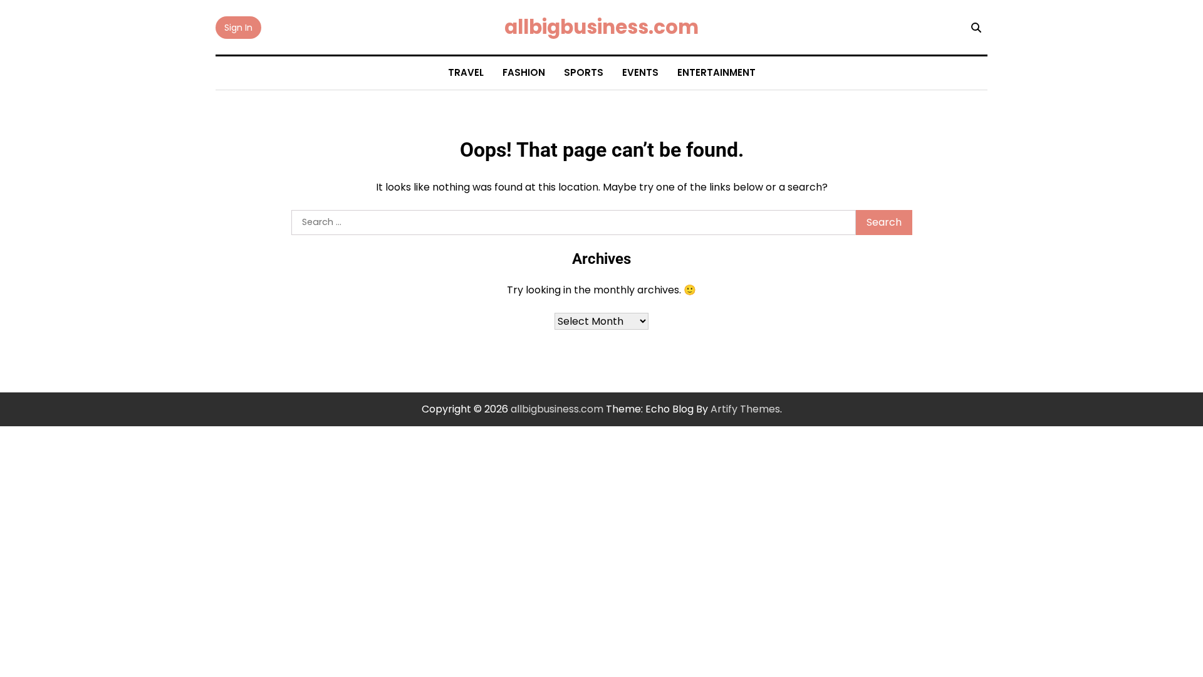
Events (640, 72)
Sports (583, 72)
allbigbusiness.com (601, 27)
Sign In (238, 27)
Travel (466, 72)
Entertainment (716, 72)
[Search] (976, 27)
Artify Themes (745, 409)
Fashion (524, 72)
